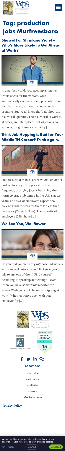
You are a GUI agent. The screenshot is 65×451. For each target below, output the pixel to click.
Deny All (32, 447)
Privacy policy (8, 447)
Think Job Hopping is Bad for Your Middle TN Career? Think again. (32, 137)
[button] (58, 7)
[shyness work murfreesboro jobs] (32, 259)
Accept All (56, 447)
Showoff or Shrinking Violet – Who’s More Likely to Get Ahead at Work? (31, 45)
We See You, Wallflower (24, 223)
